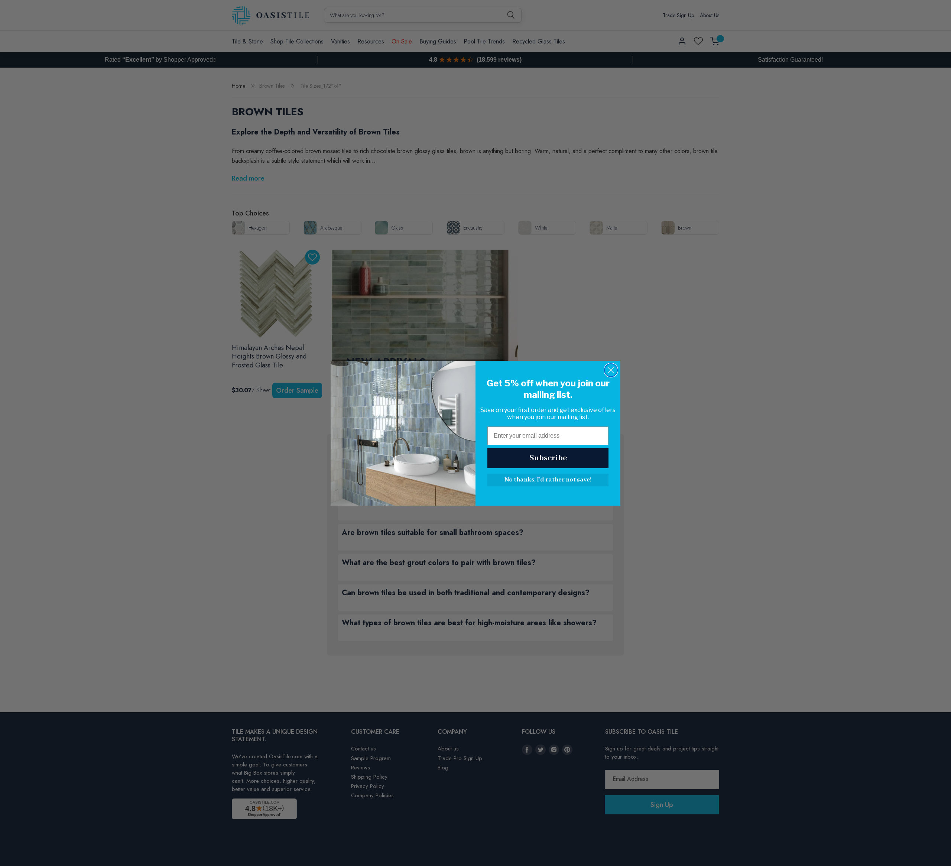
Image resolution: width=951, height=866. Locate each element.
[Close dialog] (610, 370)
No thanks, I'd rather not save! (547, 480)
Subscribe (548, 458)
